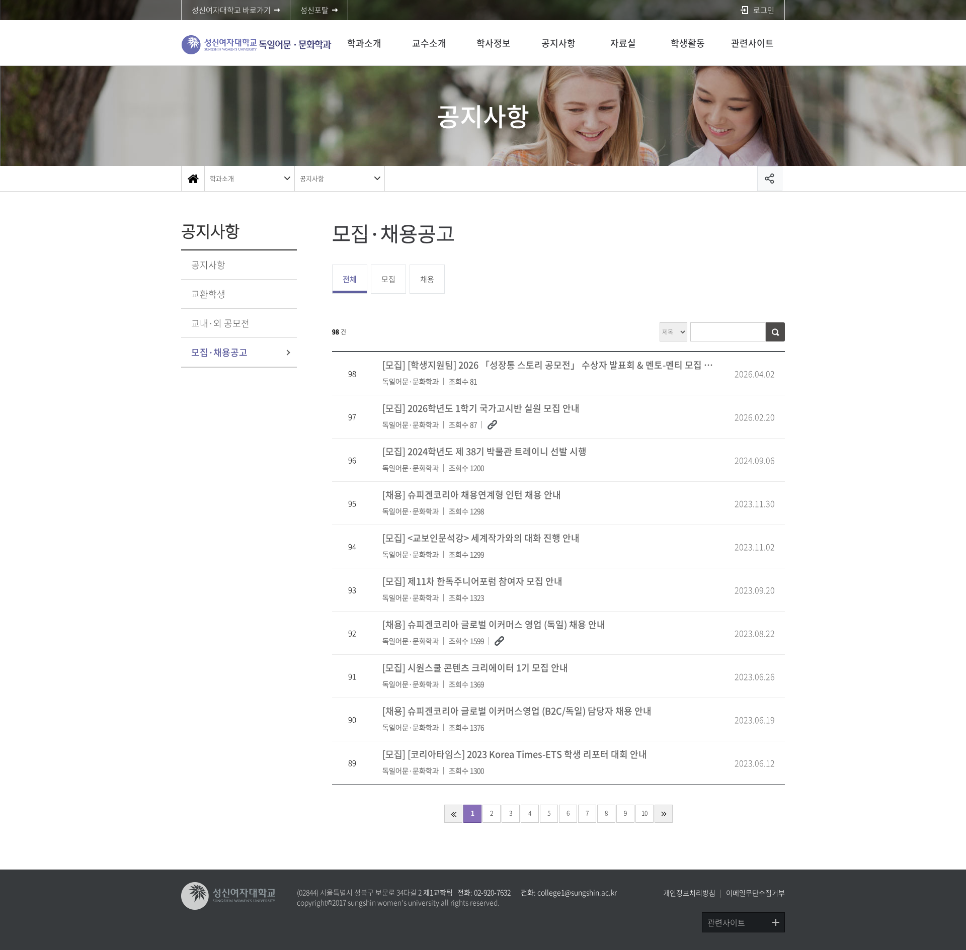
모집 (388, 279)
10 (644, 813)
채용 (427, 279)
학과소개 (364, 43)
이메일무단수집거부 (755, 893)
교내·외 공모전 (220, 323)
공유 (769, 178)
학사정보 (493, 43)
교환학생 (208, 294)
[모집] (551, 372)
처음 (453, 814)
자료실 (623, 43)
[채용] (471, 502)
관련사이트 (752, 43)
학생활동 (688, 43)
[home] (192, 178)
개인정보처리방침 (689, 893)
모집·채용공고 (219, 352)
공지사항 (558, 43)
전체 (350, 279)
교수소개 (429, 43)
